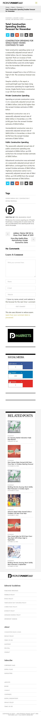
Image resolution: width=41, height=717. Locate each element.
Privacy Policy (9, 636)
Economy (19, 7)
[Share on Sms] (21, 35)
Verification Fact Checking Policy (15, 602)
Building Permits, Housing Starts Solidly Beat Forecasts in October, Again (20, 487)
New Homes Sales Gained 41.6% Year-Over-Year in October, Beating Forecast (20, 463)
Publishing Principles (11, 590)
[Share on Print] (31, 35)
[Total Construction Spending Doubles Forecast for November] (12, 209)
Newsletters (8, 673)
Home (7, 7)
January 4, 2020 (18, 18)
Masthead (7, 644)
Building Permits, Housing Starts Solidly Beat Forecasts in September (20, 563)
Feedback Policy (9, 594)
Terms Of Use (8, 640)
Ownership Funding (10, 619)
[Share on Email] (26, 35)
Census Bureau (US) (12, 198)
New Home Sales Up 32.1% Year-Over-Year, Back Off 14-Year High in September (20, 538)
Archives (7, 682)
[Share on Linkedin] (12, 35)
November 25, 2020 (13, 466)
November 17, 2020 (13, 515)
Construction (24, 198)
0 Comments (29, 19)
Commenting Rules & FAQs (12, 632)
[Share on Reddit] (17, 35)
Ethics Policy (8, 598)
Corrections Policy (10, 607)
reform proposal (11, 201)
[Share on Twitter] (7, 35)
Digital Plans (8, 669)
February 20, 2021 (13, 441)
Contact (7, 652)
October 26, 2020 (13, 541)
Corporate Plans (9, 665)
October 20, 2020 (13, 566)
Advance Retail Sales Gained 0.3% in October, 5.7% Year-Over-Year (20, 512)
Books (6, 686)
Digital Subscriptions (11, 698)
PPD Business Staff (23, 217)
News (13, 7)
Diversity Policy (9, 611)
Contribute (7, 694)
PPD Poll (7, 648)
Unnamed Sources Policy (12, 615)
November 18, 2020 (13, 490)
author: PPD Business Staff (14, 19)
